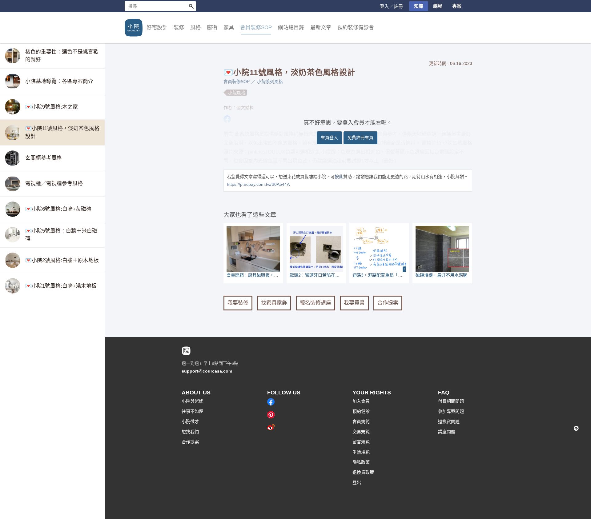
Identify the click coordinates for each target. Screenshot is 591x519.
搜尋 (191, 6)
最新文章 (320, 27)
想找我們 (190, 431)
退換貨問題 (449, 421)
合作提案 (387, 303)
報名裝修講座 (315, 303)
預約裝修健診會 (355, 27)
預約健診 (361, 411)
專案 (456, 6)
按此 (339, 176)
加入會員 (361, 401)
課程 (437, 6)
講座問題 (446, 431)
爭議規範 (361, 451)
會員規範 (361, 421)
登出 (356, 482)
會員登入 (329, 137)
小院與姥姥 (192, 401)
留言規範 (361, 441)
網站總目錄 (291, 27)
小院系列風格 (270, 81)
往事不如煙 (192, 411)
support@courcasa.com (207, 371)
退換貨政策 (363, 472)
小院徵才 (190, 421)
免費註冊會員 (360, 137)
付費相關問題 (451, 401)
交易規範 (361, 431)
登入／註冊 (391, 6)
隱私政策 (361, 462)
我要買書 (354, 303)
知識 (418, 6)
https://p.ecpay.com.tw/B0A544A (258, 184)
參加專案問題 (451, 411)
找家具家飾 (274, 303)
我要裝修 (237, 303)
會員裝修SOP (236, 81)
